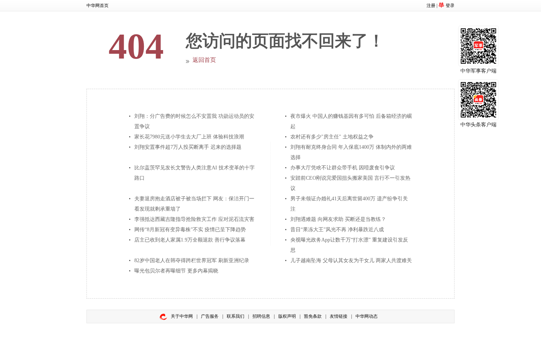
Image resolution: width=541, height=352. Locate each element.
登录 (450, 5)
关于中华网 (182, 316)
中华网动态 (367, 316)
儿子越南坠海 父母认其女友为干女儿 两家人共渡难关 (351, 260)
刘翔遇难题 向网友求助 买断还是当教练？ (338, 219)
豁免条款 (313, 316)
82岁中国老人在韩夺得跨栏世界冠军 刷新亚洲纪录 (191, 260)
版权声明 (287, 316)
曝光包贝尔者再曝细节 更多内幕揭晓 (176, 271)
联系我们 (235, 316)
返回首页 (204, 60)
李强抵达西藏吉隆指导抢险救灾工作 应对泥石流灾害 (194, 219)
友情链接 (338, 316)
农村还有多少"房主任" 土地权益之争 (332, 137)
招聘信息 (261, 316)
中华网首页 (97, 5)
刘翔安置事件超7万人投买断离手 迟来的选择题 (187, 147)
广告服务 (210, 316)
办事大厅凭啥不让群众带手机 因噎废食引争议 (342, 167)
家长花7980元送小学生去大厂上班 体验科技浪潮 (189, 137)
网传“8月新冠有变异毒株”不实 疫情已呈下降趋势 (190, 229)
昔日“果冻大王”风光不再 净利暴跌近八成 (337, 229)
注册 (431, 5)
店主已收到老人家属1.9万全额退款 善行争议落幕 (189, 240)
